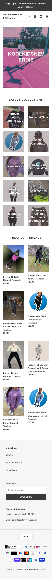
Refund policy (12, 470)
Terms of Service (14, 462)
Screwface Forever (12, 16)
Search (9, 455)
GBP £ (25, 536)
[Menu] (47, 16)
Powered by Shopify (37, 569)
